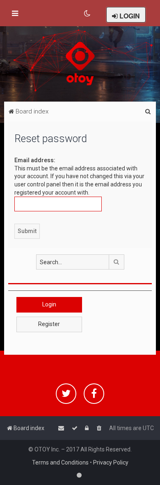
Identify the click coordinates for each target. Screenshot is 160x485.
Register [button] (49, 324)
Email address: (34, 160)
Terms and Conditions (60, 462)
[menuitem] (87, 13)
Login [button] (49, 304)
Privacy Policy (110, 462)
